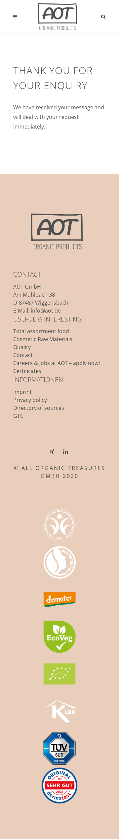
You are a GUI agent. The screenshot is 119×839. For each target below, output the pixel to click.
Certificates (27, 371)
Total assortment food (41, 331)
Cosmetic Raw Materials (42, 339)
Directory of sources (38, 408)
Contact (23, 355)
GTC (18, 416)
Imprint (22, 392)
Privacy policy (30, 400)
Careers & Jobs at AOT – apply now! (56, 363)
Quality (22, 347)
